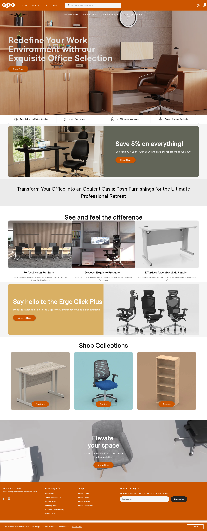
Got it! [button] (195, 527)
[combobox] (95, 5)
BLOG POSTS (52, 5)
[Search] (93, 5)
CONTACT (36, 5)
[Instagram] (9, 498)
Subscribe (179, 499)
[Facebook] (3, 498)
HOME (24, 5)
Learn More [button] (77, 527)
